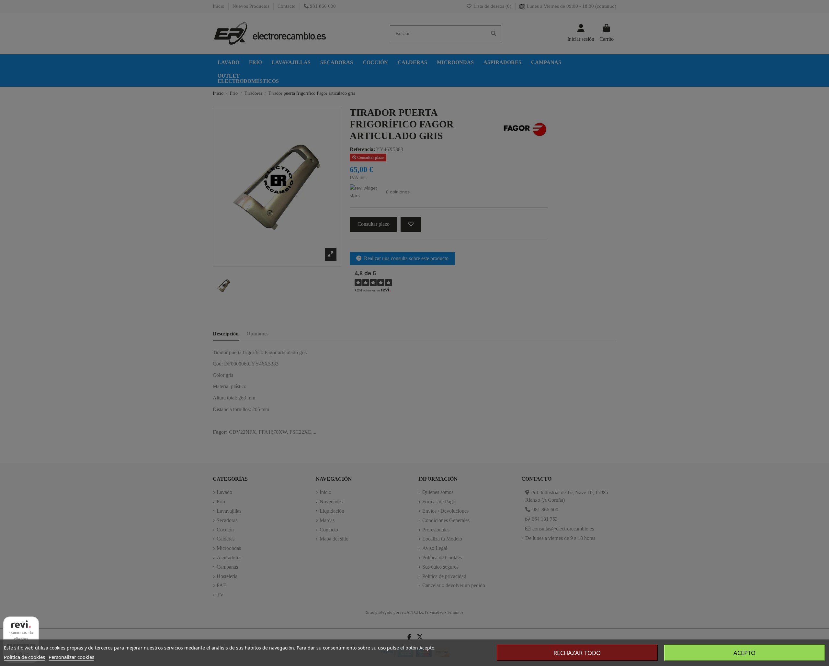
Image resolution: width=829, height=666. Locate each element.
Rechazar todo (577, 653)
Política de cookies (24, 657)
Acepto (744, 653)
